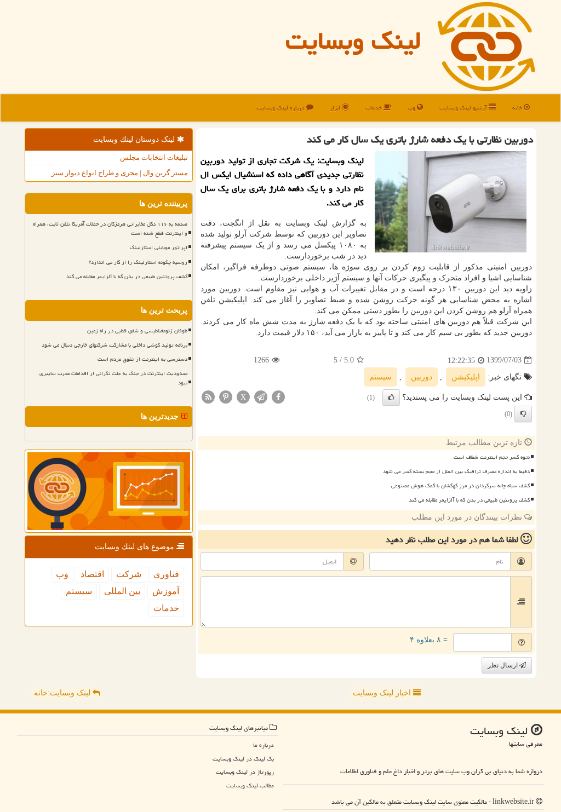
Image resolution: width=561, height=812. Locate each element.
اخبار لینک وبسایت (383, 693)
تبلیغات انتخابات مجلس (154, 157)
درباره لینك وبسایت (281, 107)
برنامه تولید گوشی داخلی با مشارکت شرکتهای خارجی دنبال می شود (114, 344)
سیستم (380, 377)
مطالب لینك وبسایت (250, 785)
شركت (128, 574)
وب (412, 107)
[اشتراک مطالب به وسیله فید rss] (208, 396)
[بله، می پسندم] (391, 397)
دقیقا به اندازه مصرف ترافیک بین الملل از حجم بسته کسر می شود (456, 471)
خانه (518, 107)
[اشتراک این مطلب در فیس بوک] (278, 396)
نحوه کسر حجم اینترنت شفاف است (492, 457)
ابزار (336, 107)
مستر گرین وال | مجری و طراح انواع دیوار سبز (119, 173)
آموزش (165, 591)
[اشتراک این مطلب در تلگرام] (260, 396)
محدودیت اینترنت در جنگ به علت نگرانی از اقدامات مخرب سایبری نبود (113, 378)
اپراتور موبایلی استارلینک (158, 247)
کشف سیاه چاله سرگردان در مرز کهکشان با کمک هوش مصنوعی (460, 485)
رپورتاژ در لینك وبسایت (245, 772)
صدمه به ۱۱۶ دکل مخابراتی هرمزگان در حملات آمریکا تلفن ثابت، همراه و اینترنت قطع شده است (110, 228)
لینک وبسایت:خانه (63, 693)
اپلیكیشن (465, 377)
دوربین (421, 377)
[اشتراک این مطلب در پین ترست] (225, 396)
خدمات (374, 107)
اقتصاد (92, 574)
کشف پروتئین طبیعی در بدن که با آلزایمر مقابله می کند (469, 499)
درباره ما (263, 745)
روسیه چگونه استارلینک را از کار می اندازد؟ (138, 262)
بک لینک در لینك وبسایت (243, 758)
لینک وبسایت (353, 40)
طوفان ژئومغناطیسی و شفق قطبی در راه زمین (137, 330)
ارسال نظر (503, 665)
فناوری (166, 574)
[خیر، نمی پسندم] (523, 414)
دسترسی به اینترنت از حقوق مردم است (142, 359)
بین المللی (122, 591)
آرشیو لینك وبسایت (464, 107)
